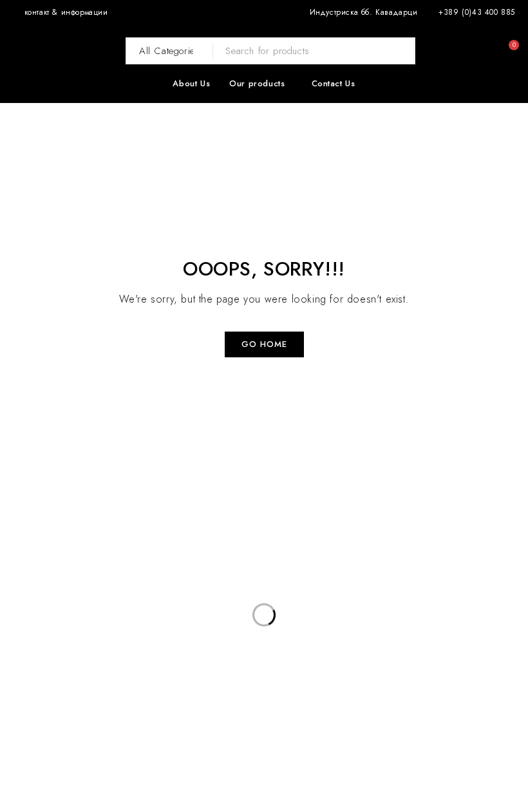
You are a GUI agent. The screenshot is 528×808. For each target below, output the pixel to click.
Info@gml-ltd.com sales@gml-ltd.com (75, 663)
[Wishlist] (486, 51)
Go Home (264, 344)
